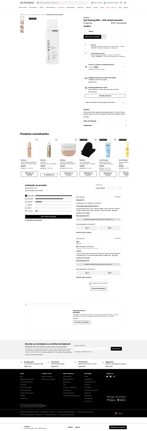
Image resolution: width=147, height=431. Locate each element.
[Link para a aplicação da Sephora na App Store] (121, 399)
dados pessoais (47, 352)
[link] (48, 217)
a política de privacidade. (64, 352)
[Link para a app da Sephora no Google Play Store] (111, 399)
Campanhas (44, 405)
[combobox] (109, 188)
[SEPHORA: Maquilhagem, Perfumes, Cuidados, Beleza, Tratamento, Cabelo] (27, 3)
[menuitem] (96, 3)
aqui (41, 404)
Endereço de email (79, 345)
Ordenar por (99, 185)
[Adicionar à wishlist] (36, 140)
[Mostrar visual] (22, 18)
